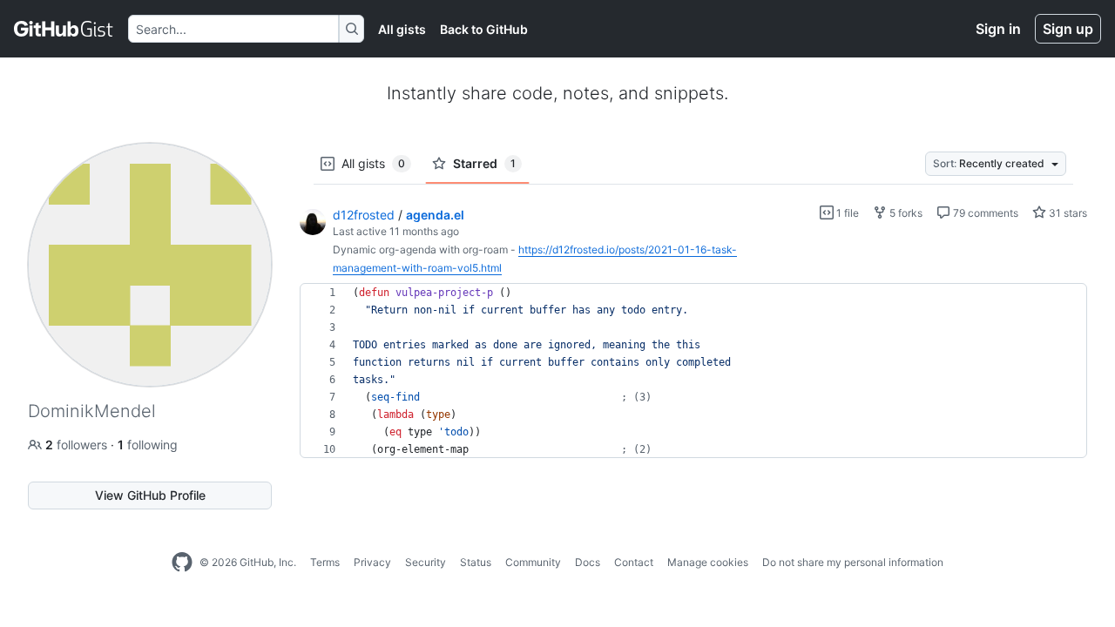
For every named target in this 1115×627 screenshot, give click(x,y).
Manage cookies (707, 562)
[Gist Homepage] (64, 28)
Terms (325, 562)
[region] (693, 371)
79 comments (984, 212)
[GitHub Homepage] (182, 562)
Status (475, 562)
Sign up (1068, 28)
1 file (846, 212)
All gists (402, 29)
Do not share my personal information (852, 562)
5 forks (904, 212)
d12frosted (364, 214)
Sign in (998, 28)
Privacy (372, 562)
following (148, 444)
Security (425, 562)
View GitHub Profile (150, 495)
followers (78, 444)
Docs (587, 562)
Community (533, 562)
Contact (633, 562)
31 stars (1066, 212)
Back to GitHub (484, 29)
